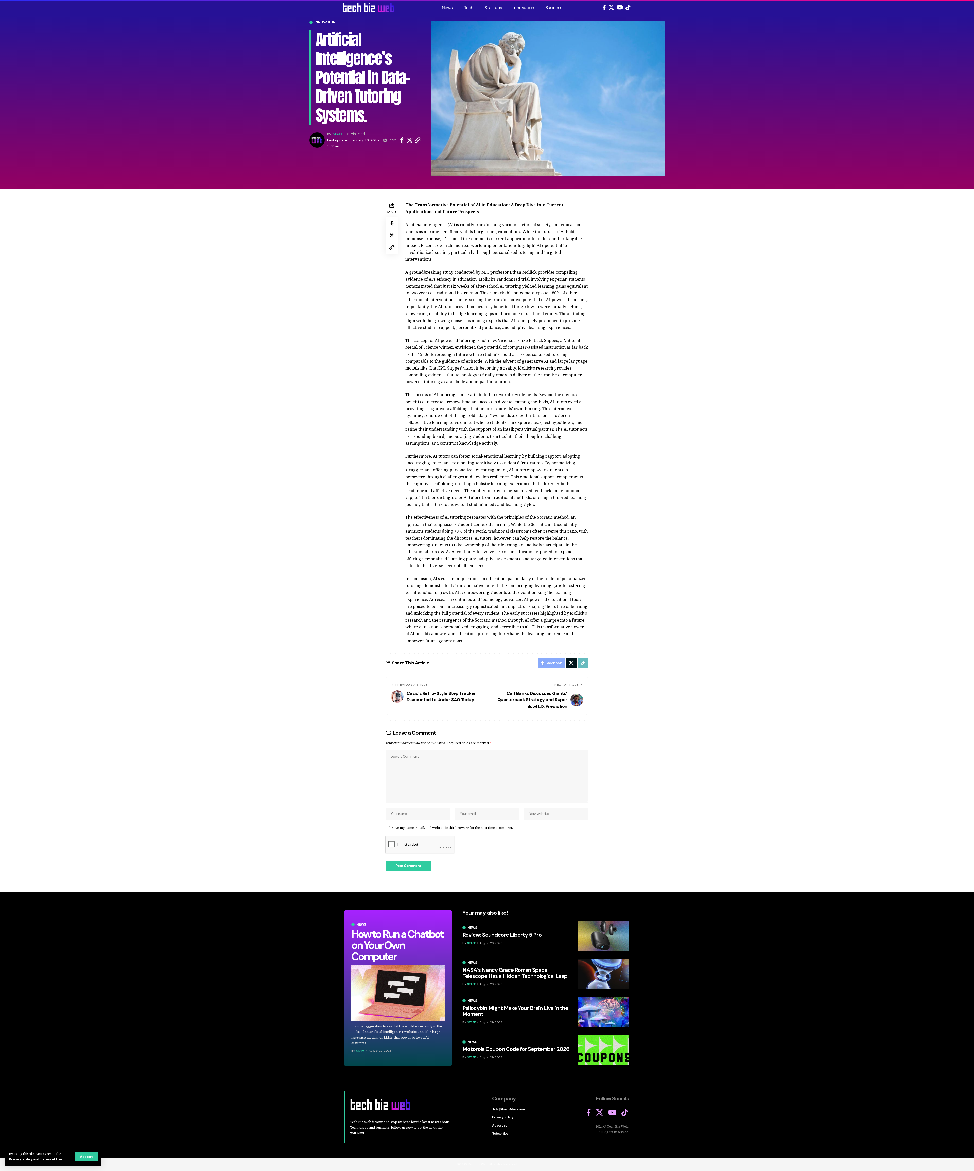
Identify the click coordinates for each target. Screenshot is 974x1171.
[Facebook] (604, 7)
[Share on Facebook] (401, 140)
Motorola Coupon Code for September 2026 (515, 1049)
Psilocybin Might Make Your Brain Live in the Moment (515, 1011)
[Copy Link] (417, 140)
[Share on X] (409, 140)
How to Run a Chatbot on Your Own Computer (397, 945)
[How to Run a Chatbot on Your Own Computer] (398, 993)
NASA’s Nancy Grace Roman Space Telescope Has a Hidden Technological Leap (514, 973)
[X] (611, 7)
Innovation (325, 22)
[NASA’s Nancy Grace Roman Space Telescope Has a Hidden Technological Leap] (603, 974)
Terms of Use (51, 1159)
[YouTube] (619, 7)
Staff (338, 133)
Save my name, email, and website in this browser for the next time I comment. (452, 827)
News (361, 924)
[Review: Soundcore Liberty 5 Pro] (603, 936)
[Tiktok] (628, 7)
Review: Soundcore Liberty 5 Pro (502, 935)
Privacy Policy (20, 1159)
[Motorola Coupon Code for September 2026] (603, 1050)
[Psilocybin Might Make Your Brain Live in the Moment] (603, 1012)
